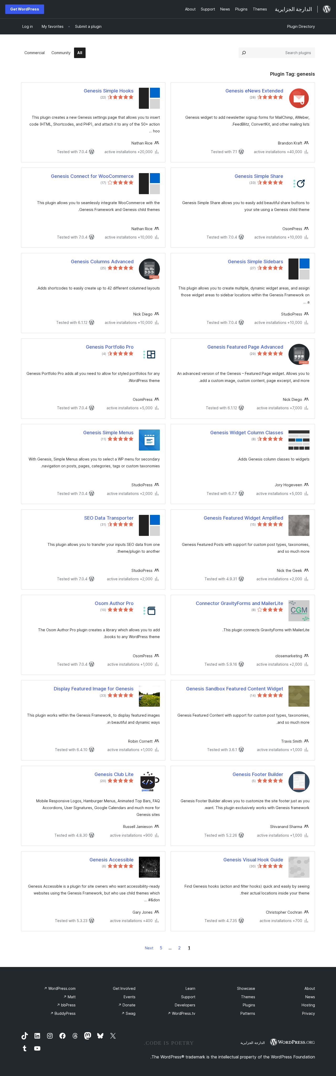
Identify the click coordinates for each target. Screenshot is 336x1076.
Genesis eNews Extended (254, 91)
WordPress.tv (181, 1013)
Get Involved (124, 988)
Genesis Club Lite (114, 774)
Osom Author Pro (114, 603)
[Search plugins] (244, 53)
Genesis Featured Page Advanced (245, 347)
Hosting (308, 1005)
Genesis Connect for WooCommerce (92, 176)
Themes (248, 997)
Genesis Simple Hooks (109, 91)
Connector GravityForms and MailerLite (239, 603)
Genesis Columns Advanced (102, 261)
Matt (69, 997)
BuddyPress (63, 1013)
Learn (190, 988)
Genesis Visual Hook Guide (253, 859)
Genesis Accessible (112, 859)
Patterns (247, 1013)
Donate (126, 1005)
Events (129, 997)
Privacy (308, 1013)
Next (149, 948)
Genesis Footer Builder (258, 774)
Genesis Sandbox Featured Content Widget (234, 688)
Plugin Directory (301, 26)
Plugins (249, 1005)
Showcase (246, 988)
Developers (185, 1005)
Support (188, 997)
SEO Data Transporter (109, 518)
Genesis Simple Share (259, 176)
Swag (128, 1013)
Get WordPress (24, 9)
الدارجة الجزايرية (252, 1043)
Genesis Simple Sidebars (255, 261)
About (309, 988)
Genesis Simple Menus (108, 432)
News (310, 997)
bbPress (66, 1005)
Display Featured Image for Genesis (94, 688)
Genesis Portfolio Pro (110, 347)
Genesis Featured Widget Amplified (243, 518)
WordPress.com (60, 988)
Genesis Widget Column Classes (246, 432)
